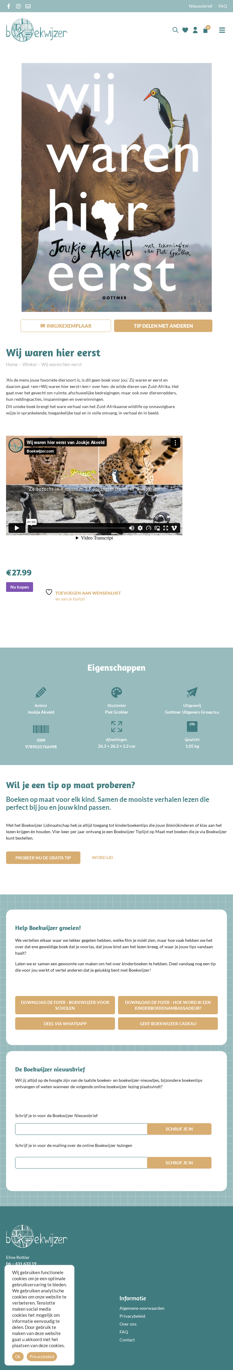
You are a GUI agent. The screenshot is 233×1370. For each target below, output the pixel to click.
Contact (127, 1339)
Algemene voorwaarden (142, 1308)
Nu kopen (19, 586)
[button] (222, 30)
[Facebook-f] (8, 6)
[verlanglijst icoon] (185, 30)
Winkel (29, 364)
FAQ (222, 6)
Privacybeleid (132, 1316)
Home (12, 364)
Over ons (128, 1323)
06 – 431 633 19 (21, 1263)
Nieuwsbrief (200, 6)
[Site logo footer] (36, 1236)
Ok (18, 1356)
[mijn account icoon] (195, 30)
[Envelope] (28, 6)
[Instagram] (18, 6)
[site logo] (36, 30)
